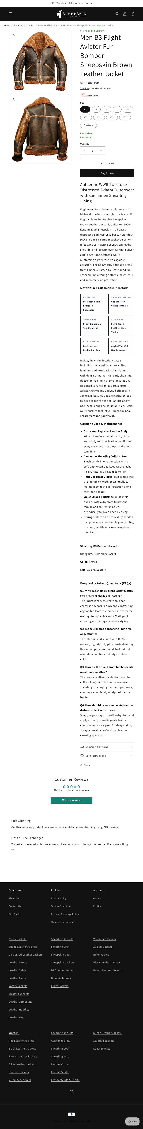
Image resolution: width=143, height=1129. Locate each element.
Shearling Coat (60, 947)
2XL (86, 117)
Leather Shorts (18, 962)
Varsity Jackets (18, 986)
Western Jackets (19, 994)
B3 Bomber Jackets (63, 970)
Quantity (84, 143)
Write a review (71, 800)
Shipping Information (63, 922)
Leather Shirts (17, 970)
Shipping (84, 88)
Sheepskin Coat (61, 954)
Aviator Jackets (102, 947)
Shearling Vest (60, 1056)
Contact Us (15, 906)
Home (6, 25)
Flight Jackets (60, 986)
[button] (10, 14)
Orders (97, 898)
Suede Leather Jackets (23, 947)
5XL (125, 117)
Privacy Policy (58, 898)
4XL (112, 117)
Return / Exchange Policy (65, 914)
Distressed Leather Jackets (26, 954)
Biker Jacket (101, 954)
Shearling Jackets (62, 939)
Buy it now (107, 173)
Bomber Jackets (61, 978)
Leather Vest (16, 1017)
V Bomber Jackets (20, 1080)
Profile (97, 906)
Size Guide (14, 914)
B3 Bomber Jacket (24, 25)
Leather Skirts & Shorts (65, 1080)
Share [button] (87, 765)
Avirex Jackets (18, 939)
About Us (14, 898)
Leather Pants (17, 978)
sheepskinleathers (66, 1121)
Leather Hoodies (19, 1009)
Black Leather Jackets (107, 962)
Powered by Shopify (82, 1121)
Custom (88, 125)
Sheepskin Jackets (62, 962)
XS (85, 109)
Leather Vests (101, 1048)
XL (128, 109)
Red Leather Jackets (21, 1041)
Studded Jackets (103, 1041)
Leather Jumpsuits (20, 1001)
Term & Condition (61, 906)
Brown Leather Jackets (107, 970)
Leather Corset (60, 1064)
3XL (99, 117)
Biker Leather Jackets (22, 1064)
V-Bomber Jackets (104, 939)
